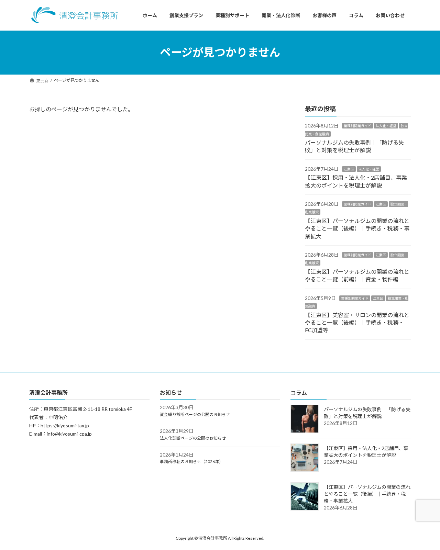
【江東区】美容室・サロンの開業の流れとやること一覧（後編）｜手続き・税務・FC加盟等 (357, 322)
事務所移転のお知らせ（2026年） (191, 461)
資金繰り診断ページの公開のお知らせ (195, 414)
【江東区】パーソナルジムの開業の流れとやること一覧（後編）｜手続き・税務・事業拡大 (357, 228)
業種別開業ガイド (357, 126)
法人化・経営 (386, 126)
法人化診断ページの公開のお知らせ (193, 437)
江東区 (349, 169)
